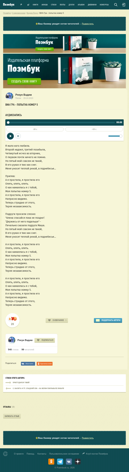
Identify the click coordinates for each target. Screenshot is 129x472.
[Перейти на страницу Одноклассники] (51, 462)
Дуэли (71, 5)
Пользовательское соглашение (64, 454)
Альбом (81, 5)
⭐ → (64, 23)
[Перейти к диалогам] (28, 5)
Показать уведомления (21, 5)
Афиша (45, 5)
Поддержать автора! (111, 320)
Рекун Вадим (23, 94)
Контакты (41, 454)
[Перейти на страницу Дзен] (78, 462)
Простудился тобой (64, 382)
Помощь (30, 454)
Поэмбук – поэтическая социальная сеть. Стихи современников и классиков (8, 4)
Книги (35, 5)
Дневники (92, 5)
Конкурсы (104, 5)
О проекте (19, 454)
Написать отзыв (12, 416)
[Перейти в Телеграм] (60, 462)
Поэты (62, 5)
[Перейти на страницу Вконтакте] (69, 462)
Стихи (53, 5)
